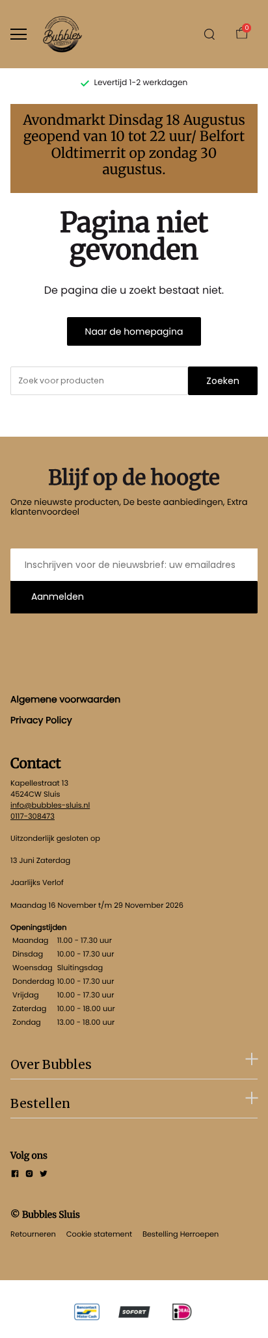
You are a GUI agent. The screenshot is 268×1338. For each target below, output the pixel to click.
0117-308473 (32, 816)
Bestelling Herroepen (180, 1234)
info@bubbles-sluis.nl (50, 805)
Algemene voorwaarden (65, 699)
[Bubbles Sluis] (62, 34)
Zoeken (222, 380)
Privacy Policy (41, 720)
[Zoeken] (209, 34)
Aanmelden (57, 596)
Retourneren (33, 1234)
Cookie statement (99, 1234)
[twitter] (43, 1174)
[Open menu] (18, 34)
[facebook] (15, 1174)
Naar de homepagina (134, 331)
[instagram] (29, 1174)
